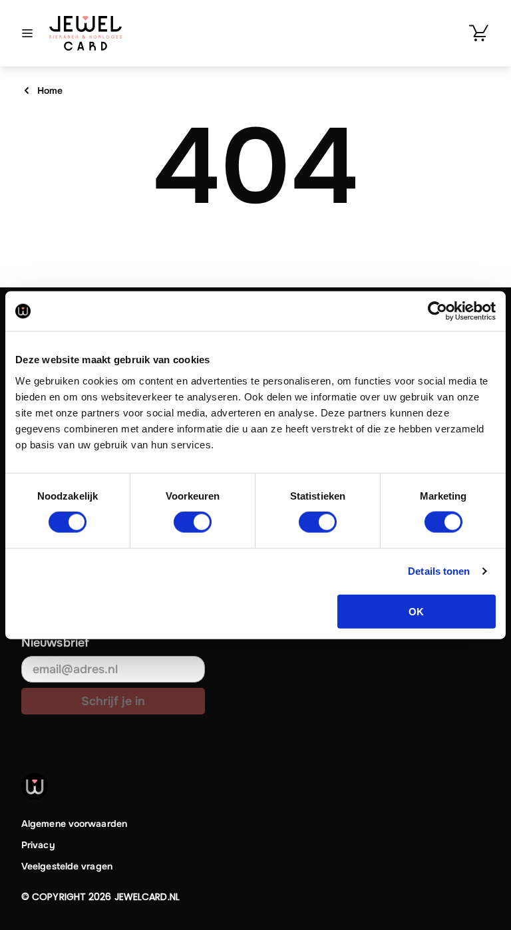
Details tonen (439, 571)
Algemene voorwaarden (74, 824)
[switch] (193, 522)
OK (416, 611)
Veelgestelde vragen (66, 866)
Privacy (38, 845)
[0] (479, 33)
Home (50, 90)
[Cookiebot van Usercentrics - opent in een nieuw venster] (437, 311)
